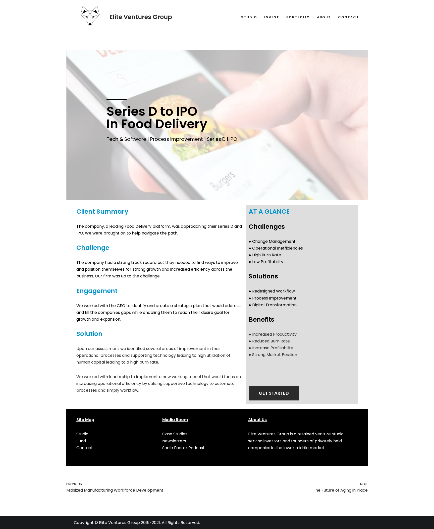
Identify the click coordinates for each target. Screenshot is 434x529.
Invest (271, 17)
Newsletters (174, 441)
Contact (348, 17)
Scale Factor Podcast (183, 448)
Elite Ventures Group (119, 522)
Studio (249, 17)
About (324, 17)
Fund (81, 441)
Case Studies (174, 434)
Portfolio (298, 17)
